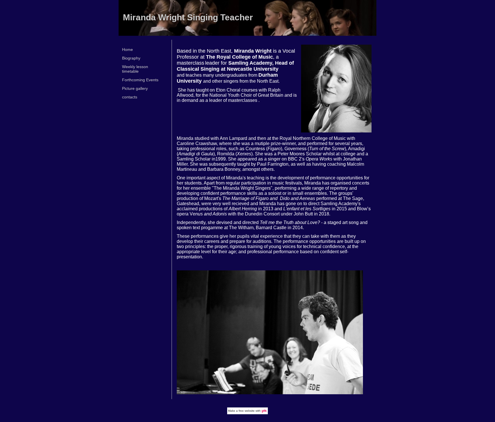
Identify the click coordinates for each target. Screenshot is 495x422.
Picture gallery (135, 88)
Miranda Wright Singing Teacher (188, 17)
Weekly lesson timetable (135, 69)
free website (247, 410)
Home (127, 49)
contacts (129, 97)
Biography (131, 58)
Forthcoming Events (140, 80)
